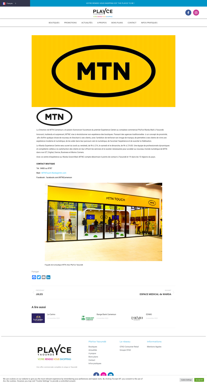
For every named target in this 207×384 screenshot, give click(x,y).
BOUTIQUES (54, 23)
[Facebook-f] (188, 13)
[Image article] (38, 318)
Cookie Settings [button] (186, 380)
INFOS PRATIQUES (149, 23)
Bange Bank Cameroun (106, 314)
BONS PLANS (117, 23)
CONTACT (132, 23)
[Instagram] (196, 13)
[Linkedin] (111, 375)
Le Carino (51, 314)
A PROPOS (102, 23)
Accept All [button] (199, 380)
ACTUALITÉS (86, 23)
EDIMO (149, 314)
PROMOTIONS (70, 23)
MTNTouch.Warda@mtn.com (54, 173)
